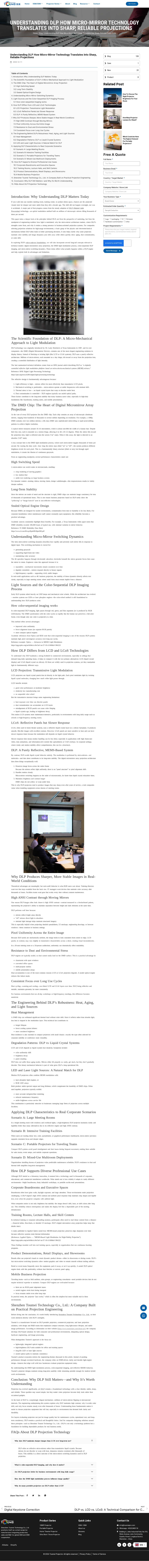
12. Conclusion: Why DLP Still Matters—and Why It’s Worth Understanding (41, 181)
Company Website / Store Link (115, 188)
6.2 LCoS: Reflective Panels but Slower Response (34, 111)
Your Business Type (111, 197)
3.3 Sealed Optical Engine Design (27, 92)
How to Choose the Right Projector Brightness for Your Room (130, 97)
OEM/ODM (37, 4)
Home (27, 4)
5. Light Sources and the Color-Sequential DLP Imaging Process (37, 99)
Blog (75, 4)
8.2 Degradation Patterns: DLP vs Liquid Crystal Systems (37, 140)
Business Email (109, 169)
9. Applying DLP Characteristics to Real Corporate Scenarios (36, 146)
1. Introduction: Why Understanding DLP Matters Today (34, 77)
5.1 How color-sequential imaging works (30, 102)
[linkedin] (119, 1545)
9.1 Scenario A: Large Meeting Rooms (29, 149)
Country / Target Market (113, 178)
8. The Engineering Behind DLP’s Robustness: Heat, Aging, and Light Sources (42, 133)
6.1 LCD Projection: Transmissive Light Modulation (34, 108)
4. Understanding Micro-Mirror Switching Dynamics (32, 95)
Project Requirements (112, 226)
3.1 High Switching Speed (24, 86)
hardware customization (114, 222)
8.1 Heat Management (22, 137)
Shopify (13, 1545)
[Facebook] (124, 1545)
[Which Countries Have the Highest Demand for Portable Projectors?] (112, 140)
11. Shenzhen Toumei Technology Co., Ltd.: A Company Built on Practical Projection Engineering (50, 178)
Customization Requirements (115, 216)
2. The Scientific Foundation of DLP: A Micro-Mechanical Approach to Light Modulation (47, 80)
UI (122, 219)
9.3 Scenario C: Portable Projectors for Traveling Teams (37, 156)
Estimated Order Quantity (113, 206)
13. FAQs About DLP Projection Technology (29, 184)
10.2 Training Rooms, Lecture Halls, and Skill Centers (35, 168)
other (128, 222)
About (67, 4)
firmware (129, 219)
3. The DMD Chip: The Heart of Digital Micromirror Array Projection (39, 83)
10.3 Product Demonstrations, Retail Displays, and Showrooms (39, 171)
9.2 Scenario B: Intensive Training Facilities (31, 152)
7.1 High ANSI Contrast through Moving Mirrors (33, 121)
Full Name (107, 159)
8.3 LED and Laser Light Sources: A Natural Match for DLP (38, 143)
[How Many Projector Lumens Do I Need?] (112, 119)
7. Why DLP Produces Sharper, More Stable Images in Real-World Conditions (42, 118)
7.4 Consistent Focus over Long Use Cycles (31, 130)
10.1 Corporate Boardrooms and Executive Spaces (34, 165)
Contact (96, 4)
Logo (107, 219)
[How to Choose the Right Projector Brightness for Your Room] (112, 98)
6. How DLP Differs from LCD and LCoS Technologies (33, 105)
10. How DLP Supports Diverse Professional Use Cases (34, 162)
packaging (115, 219)
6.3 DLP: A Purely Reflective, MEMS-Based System (34, 114)
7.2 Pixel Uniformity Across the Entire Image (32, 124)
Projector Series (52, 4)
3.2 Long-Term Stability (23, 89)
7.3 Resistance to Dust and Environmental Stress (33, 127)
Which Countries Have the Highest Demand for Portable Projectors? (131, 140)
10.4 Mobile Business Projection (27, 174)
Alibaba (5, 1545)
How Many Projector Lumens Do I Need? (130, 119)
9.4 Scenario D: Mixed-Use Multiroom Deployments (35, 159)
